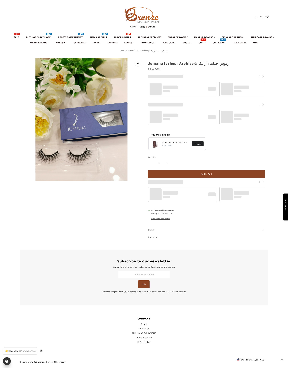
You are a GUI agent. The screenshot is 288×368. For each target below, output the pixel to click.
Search (144, 324)
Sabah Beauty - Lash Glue (174, 142)
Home (123, 50)
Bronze (41, 362)
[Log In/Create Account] (261, 17)
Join (144, 284)
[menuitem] (16, 37)
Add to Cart (206, 174)
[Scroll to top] (282, 360)
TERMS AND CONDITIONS (144, 333)
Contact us (153, 237)
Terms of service (144, 337)
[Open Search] (256, 17)
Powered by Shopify (56, 362)
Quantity (152, 157)
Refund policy (143, 342)
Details (151, 229)
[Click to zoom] (138, 63)
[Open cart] (266, 17)
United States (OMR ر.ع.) (252, 359)
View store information (160, 219)
